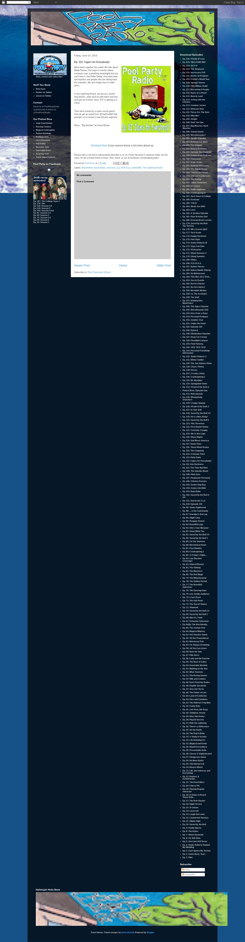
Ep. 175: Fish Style (191, 239)
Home (123, 265)
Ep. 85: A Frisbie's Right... (194, 555)
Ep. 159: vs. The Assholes (194, 294)
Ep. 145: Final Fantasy (192, 344)
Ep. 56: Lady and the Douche (196, 658)
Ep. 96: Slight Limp (191, 518)
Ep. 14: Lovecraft (190, 811)
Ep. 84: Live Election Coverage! (192, 559)
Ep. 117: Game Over (191, 444)
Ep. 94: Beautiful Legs (192, 524)
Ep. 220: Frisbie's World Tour (196, 79)
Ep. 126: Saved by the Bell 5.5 (196, 413)
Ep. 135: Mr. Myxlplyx (192, 380)
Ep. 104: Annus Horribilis (194, 488)
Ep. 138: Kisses (189, 370)
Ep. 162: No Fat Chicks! (193, 283)
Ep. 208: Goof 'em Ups (193, 122)
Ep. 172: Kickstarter (192, 249)
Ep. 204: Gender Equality (194, 138)
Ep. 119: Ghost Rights (192, 437)
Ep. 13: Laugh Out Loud (193, 814)
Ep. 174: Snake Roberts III (194, 243)
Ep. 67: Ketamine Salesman (195, 621)
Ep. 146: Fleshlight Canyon (195, 340)
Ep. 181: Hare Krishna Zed (194, 216)
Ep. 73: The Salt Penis (192, 600)
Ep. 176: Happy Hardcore (194, 236)
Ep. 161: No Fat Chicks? (193, 287)
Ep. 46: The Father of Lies (194, 692)
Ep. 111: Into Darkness (193, 464)
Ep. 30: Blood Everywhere (194, 747)
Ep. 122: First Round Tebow (195, 427)
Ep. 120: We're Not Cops (194, 434)
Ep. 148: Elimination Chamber (196, 334)
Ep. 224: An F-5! (190, 66)
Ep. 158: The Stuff (190, 297)
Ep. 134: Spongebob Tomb (194, 384)
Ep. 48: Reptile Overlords (194, 686)
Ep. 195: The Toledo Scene (194, 169)
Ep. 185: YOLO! (189, 203)
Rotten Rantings (43, 133)
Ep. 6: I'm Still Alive (191, 838)
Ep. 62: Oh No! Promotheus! (195, 638)
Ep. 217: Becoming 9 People (195, 89)
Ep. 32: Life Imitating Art (193, 740)
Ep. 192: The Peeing (191, 179)
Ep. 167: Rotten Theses (193, 266)
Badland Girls (42, 137)
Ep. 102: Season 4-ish (43, 210)
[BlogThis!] (118, 163)
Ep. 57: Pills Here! (190, 655)
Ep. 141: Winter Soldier (193, 360)
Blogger (150, 932)
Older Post (164, 265)
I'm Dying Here (43, 140)
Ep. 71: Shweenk (190, 607)
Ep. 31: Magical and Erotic (194, 743)
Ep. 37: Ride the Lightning (194, 723)
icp (118, 167)
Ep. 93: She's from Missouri (195, 528)
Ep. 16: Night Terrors (192, 804)
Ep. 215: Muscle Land (192, 96)
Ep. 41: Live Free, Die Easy (195, 709)
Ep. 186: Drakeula (190, 199)
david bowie (99, 167)
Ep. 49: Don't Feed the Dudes (196, 682)
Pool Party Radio (49, 168)
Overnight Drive (43, 150)
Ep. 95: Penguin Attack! (193, 521)
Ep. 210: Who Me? (190, 116)
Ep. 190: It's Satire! (191, 186)
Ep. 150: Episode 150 (192, 327)
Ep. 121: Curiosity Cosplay (195, 430)
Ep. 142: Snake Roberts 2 (194, 356)
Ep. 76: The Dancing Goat (194, 590)
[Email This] (114, 163)
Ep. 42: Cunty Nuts (191, 706)
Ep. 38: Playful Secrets (193, 720)
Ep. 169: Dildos (189, 260)
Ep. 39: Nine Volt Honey (193, 716)
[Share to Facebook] (124, 163)
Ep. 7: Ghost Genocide (193, 835)
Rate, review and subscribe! (49, 77)
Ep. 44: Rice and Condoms (195, 699)
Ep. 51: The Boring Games (194, 675)
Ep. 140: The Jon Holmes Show (197, 363)
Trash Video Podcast (45, 157)
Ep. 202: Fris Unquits (192, 145)
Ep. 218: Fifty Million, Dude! (195, 86)
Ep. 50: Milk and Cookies (194, 679)
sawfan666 (136, 167)
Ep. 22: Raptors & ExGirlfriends (190, 777)
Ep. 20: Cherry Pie (191, 786)
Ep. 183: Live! (188, 210)
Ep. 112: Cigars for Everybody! (197, 461)
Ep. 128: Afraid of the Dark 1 (195, 406)
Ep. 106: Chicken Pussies (194, 481)
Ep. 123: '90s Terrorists (193, 423)
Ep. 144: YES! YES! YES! (194, 347)
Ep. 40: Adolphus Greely (193, 713)
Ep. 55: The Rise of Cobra (194, 662)
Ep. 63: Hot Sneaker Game (195, 635)
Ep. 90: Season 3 (41, 215)
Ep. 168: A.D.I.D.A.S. (192, 263)
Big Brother (87, 167)
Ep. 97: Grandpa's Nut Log (194, 514)
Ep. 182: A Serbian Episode (195, 213)
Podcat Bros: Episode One (195, 390)
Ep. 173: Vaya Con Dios (193, 246)
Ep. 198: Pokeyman (191, 159)
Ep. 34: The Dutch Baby (193, 733)
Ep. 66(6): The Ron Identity (194, 624)
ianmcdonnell (127, 932)
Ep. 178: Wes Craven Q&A (194, 229)
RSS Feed (40, 89)
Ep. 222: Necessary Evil (193, 72)
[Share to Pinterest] (127, 163)
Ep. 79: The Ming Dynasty (194, 578)
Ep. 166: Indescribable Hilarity (196, 270)
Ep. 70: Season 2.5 (42, 217)
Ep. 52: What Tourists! (192, 672)
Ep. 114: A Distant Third (193, 454)
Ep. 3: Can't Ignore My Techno (196, 851)
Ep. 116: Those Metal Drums (195, 447)
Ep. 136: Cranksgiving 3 (193, 377)
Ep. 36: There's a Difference (195, 726)
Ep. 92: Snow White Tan (193, 531)
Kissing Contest (43, 127)
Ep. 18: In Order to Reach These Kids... (194, 796)
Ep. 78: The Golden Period (194, 581)
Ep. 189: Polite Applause (194, 189)
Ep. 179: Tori (39, 203)
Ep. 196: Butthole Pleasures (195, 166)
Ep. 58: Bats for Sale (192, 652)
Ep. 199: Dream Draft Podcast (196, 155)
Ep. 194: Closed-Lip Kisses (195, 172)
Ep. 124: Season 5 (41, 208)
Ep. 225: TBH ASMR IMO (194, 62)
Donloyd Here (99, 145)
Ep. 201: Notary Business (194, 149)
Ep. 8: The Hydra (190, 831)
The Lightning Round (152, 167)
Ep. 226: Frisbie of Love (193, 59)
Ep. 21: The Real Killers (193, 782)
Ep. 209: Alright (189, 119)
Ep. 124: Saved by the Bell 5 (195, 420)
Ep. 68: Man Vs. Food (192, 617)
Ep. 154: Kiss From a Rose (195, 313)
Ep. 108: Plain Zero (191, 474)
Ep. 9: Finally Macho (191, 828)
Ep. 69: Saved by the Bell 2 (195, 614)
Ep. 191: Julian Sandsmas (194, 182)
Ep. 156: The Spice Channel (195, 306)
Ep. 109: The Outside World (195, 471)
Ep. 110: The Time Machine (195, 468)
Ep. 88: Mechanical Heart (194, 545)
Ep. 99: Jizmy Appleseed (194, 507)
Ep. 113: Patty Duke (191, 457)
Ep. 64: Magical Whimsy (193, 631)
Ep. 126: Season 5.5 (42, 206)
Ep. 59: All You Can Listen (194, 648)
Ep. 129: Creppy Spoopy (193, 403)
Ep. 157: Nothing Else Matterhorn (192, 301)
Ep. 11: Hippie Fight (191, 821)
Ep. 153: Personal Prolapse (195, 317)
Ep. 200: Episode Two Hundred (196, 152)
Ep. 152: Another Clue (192, 320)
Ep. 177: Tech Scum (191, 232)
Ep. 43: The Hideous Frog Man (196, 703)
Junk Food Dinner (44, 123)
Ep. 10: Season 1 (41, 222)
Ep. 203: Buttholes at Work (195, 142)
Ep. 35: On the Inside (192, 730)
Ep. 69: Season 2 (41, 220)
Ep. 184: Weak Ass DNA (193, 206)
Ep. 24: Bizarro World (192, 767)
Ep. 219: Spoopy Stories (193, 83)
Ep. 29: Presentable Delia (194, 750)
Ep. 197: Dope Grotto (192, 162)
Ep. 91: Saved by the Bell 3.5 (195, 534)
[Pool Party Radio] (49, 171)
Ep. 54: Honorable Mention (194, 665)
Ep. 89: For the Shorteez (193, 541)
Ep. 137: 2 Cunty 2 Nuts (193, 373)
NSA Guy (125, 167)
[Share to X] (121, 163)
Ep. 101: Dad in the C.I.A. (194, 501)
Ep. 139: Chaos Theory (193, 367)
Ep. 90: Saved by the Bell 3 (195, 538)
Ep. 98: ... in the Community (195, 511)
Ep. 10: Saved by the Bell (194, 824)
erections (110, 167)
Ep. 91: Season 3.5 (42, 213)
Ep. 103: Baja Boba (191, 491)
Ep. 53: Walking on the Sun (195, 669)
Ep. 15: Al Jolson (190, 807)
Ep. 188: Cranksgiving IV (194, 193)
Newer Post (82, 265)
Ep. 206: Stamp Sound (192, 132)
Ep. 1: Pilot (187, 857)
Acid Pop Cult (42, 154)
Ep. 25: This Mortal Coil (193, 764)
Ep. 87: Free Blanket (192, 548)
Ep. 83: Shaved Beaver (193, 564)
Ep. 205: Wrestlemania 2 (194, 135)
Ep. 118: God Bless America (195, 440)
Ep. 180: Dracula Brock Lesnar (197, 220)
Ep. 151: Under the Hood (194, 323)
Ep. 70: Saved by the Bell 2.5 (195, 611)
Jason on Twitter (43, 96)
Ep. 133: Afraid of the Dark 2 (195, 387)
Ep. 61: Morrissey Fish (193, 641)
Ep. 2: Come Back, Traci (193, 854)
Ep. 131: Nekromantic (192, 394)
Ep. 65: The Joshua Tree (193, 628)
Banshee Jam (42, 147)
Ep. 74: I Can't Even (191, 597)
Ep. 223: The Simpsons (193, 69)
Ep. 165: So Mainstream (193, 273)
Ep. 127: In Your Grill (192, 410)
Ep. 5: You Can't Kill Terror (194, 841)
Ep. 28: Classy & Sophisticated (197, 754)
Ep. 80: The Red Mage (192, 574)
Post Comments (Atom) (99, 272)
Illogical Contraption (45, 130)
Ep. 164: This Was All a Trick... (196, 277)
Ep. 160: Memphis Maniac (194, 290)
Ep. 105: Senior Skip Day (194, 485)
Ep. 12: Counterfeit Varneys (195, 818)
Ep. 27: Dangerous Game (194, 757)
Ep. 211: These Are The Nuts (195, 112)
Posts (187, 870)
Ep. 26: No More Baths (193, 760)
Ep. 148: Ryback (190, 330)
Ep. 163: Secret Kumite (193, 280)
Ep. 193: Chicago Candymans (196, 176)
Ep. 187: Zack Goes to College (196, 196)
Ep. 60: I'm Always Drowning (195, 645)
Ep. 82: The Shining (191, 567)
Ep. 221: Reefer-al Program (195, 76)
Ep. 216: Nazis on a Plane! (194, 93)
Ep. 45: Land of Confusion (194, 696)
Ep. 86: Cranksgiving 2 (193, 551)
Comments (189, 874)
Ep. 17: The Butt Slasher (193, 801)
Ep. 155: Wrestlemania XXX (195, 310)
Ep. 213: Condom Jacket (194, 105)
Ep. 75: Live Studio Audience (196, 594)
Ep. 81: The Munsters (192, 571)
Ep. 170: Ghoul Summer (193, 256)
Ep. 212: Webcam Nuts (193, 109)
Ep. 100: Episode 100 (192, 504)
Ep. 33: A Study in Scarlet (194, 737)
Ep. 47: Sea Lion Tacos (193, 689)
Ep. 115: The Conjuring (193, 451)
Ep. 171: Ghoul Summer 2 (194, 253)
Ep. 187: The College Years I (46, 201)
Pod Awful (40, 144)
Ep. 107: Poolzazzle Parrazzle (196, 478)
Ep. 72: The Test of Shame (194, 604)
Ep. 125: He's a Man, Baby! (195, 417)
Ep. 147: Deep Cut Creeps (194, 337)
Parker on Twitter (44, 92)
